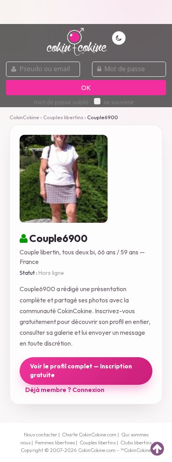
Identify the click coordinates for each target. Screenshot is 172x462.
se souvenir (119, 102)
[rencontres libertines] (77, 37)
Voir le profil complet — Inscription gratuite (81, 370)
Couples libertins (63, 117)
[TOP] (157, 448)
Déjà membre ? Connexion (64, 390)
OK (86, 88)
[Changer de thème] (119, 38)
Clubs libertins (136, 442)
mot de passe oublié (61, 102)
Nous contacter (40, 434)
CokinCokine (24, 117)
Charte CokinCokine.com (89, 434)
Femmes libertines (55, 442)
